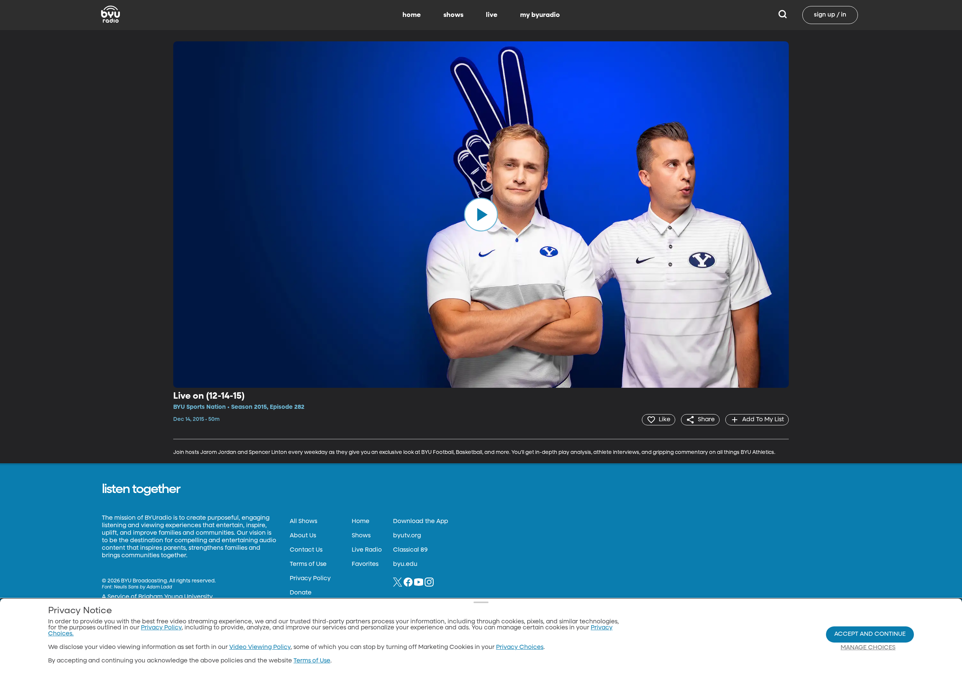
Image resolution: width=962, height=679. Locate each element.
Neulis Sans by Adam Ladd (143, 587)
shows (453, 15)
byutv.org (407, 536)
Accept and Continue (870, 634)
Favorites (365, 564)
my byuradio (540, 15)
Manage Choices (868, 648)
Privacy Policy (310, 579)
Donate (301, 593)
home (411, 15)
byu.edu (405, 564)
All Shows (303, 522)
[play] (481, 214)
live (492, 15)
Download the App (420, 522)
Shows (361, 536)
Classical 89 (410, 550)
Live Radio (367, 550)
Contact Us (306, 550)
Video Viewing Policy (259, 647)
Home (360, 522)
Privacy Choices (519, 647)
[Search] (782, 15)
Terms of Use (308, 564)
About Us (303, 536)
